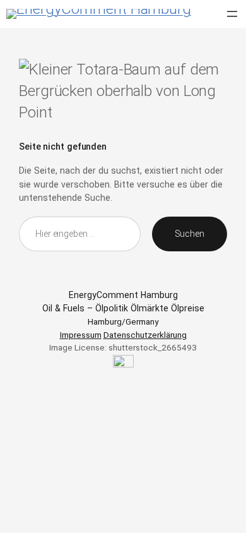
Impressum (81, 335)
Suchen (189, 234)
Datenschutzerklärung (145, 335)
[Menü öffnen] (232, 13)
